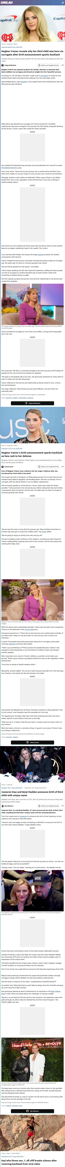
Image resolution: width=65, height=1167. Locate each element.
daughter (23, 82)
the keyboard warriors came (11, 168)
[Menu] (63, 3)
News (15, 44)
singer (44, 532)
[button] (63, 65)
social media (29, 629)
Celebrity (9, 44)
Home (3, 44)
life (41, 861)
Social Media (22, 398)
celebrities (12, 644)
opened (40, 255)
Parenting (9, 398)
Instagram (44, 76)
